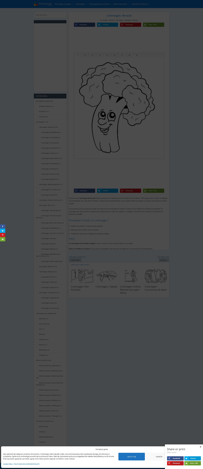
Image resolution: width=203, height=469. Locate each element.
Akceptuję (131, 457)
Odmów (159, 457)
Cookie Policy (8, 464)
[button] (199, 449)
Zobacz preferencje (186, 457)
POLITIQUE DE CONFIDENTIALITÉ (26, 464)
